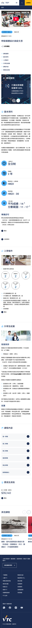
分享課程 (7, 46)
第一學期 (5, 436)
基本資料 (6, 57)
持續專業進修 (6, 592)
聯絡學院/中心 (21, 578)
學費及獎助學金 (7, 581)
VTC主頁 (5, 595)
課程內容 (6, 66)
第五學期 (5, 465)
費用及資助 (6, 70)
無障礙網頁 (20, 589)
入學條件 (6, 60)
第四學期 (5, 458)
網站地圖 (20, 581)
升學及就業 (6, 63)
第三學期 (5, 451)
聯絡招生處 (20, 575)
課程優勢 (6, 53)
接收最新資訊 (8, 565)
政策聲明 (20, 586)
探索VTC (5, 589)
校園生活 (5, 586)
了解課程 (5, 575)
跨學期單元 (6, 472)
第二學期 (5, 444)
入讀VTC (5, 578)
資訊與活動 (5, 583)
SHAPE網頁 (17, 374)
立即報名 (28, 2)
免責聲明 (20, 583)
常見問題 (20, 592)
